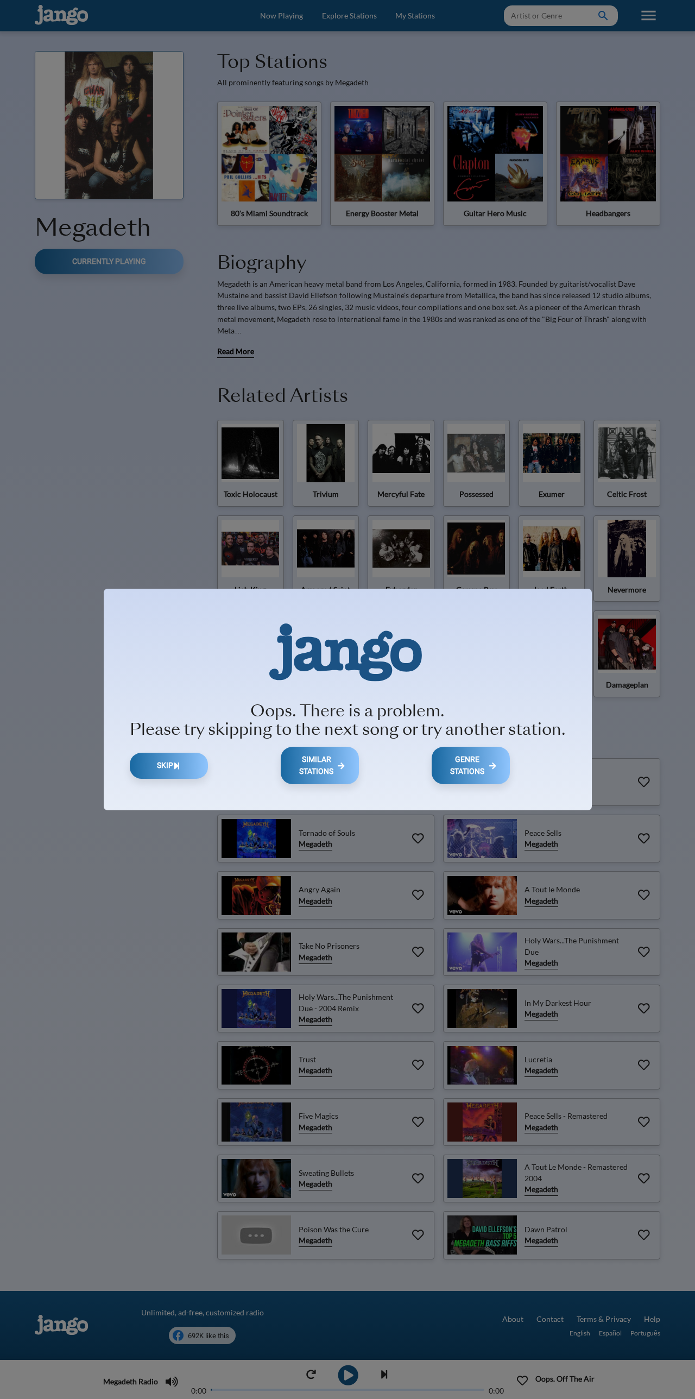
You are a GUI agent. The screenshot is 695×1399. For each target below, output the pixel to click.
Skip (165, 765)
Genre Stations (467, 765)
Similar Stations (316, 765)
